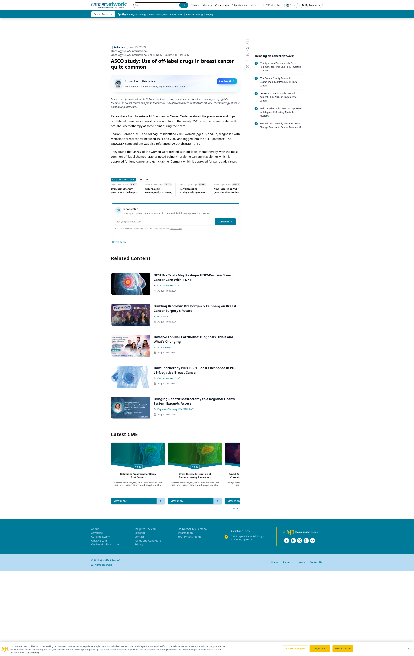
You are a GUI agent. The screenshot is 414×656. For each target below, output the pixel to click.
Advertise (97, 533)
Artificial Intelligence (158, 14)
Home (274, 562)
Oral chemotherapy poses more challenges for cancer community (123, 190)
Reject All (320, 648)
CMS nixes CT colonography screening (158, 190)
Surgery (209, 14)
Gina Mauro (163, 316)
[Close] (408, 648)
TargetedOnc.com (146, 529)
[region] (207, 649)
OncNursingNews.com (105, 544)
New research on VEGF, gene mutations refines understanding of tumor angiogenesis (227, 190)
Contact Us (316, 562)
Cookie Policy (32, 652)
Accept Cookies (343, 648)
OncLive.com (99, 540)
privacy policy (176, 228)
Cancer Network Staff (168, 285)
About (95, 529)
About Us (288, 562)
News (194, 5)
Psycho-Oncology (138, 14)
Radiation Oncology (194, 14)
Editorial (140, 533)
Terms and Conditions (148, 540)
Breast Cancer (119, 241)
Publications (238, 5)
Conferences (222, 5)
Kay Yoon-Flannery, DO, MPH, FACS (176, 409)
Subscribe (223, 221)
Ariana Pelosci (165, 347)
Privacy (139, 544)
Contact (139, 536)
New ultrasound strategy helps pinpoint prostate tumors (193, 190)
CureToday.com (100, 536)
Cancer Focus (101, 14)
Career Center (176, 14)
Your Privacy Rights (189, 536)
